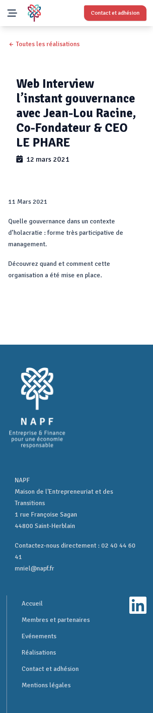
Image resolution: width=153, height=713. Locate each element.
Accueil (32, 603)
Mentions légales (46, 685)
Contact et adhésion (50, 669)
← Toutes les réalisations (44, 44)
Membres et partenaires (56, 620)
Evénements (39, 636)
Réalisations (39, 652)
